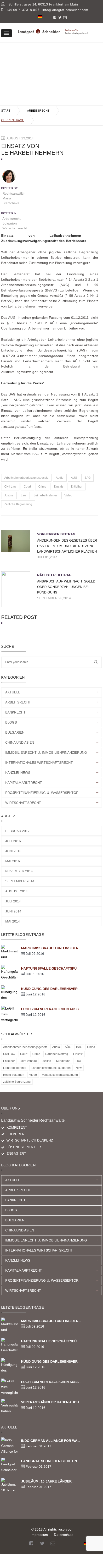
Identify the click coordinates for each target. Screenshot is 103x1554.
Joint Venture (28, 1061)
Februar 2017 (17, 831)
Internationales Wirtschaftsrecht (39, 762)
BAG (88, 477)
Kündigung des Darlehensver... (50, 989)
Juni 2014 (13, 911)
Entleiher (76, 486)
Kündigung (63, 1061)
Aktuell (12, 692)
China (91, 1047)
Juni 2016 (13, 851)
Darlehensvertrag (56, 1054)
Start (5, 110)
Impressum (39, 1535)
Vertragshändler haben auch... (51, 1402)
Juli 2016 (13, 841)
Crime (42, 486)
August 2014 (16, 891)
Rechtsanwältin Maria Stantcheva (13, 198)
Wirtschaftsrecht (14, 228)
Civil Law (10, 486)
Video (68, 495)
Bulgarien (9, 223)
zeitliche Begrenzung (18, 504)
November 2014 (19, 871)
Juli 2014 (13, 901)
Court (27, 486)
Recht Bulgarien (13, 1074)
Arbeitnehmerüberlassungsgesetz (26, 477)
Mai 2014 (12, 921)
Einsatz (58, 486)
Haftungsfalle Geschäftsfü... (50, 968)
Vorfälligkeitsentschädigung (60, 1074)
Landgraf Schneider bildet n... (50, 1461)
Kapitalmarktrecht (23, 783)
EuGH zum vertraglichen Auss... (51, 1009)
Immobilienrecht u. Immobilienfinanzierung (46, 752)
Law (23, 495)
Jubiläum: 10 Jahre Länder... (47, 1481)
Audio (59, 477)
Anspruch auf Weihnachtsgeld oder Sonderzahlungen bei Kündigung (66, 586)
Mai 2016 (12, 861)
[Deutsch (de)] (40, 16)
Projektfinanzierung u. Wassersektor (42, 793)
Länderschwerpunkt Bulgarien (51, 1068)
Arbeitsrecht (38, 110)
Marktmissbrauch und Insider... (51, 948)
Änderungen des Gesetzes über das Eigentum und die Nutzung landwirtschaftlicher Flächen (67, 545)
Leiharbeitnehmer (45, 495)
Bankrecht (15, 712)
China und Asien (19, 742)
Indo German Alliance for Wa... (50, 1441)
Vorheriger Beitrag (56, 534)
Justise (8, 495)
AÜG (74, 477)
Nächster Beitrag (54, 575)
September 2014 (19, 881)
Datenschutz (63, 1535)
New (79, 1068)
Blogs (11, 722)
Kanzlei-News (17, 772)
